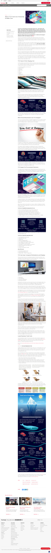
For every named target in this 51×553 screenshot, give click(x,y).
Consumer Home (13, 539)
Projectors (2, 526)
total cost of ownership (26, 482)
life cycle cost (34, 480)
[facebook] (16, 520)
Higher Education (13, 526)
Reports (22, 530)
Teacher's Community (14, 527)
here (33, 35)
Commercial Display (4, 530)
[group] (11, 506)
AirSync (2, 538)
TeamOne (2, 537)
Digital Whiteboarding (14, 536)
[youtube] (19, 520)
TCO (23, 480)
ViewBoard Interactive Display (5, 527)
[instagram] (22, 520)
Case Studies (22, 525)
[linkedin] (20, 520)
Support (48, 0)
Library (22, 524)
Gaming (12, 542)
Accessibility (28, 548)
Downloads (32, 526)
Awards (41, 527)
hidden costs (28, 480)
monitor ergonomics (35, 476)
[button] (14, 495)
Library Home (5, 5)
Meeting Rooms (13, 531)
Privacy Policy (20, 548)
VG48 (22, 353)
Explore (9, 5)
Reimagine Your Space (14, 544)
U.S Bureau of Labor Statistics (35, 295)
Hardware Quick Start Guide (34, 527)
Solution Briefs (23, 526)
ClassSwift (2, 536)
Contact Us (32, 524)
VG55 (25, 353)
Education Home (13, 525)
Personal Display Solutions (14, 543)
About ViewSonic (42, 524)
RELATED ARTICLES (9, 40)
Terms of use (24, 548)
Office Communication (14, 533)
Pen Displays (3, 531)
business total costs (34, 484)
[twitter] (17, 520)
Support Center (33, 525)
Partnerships (42, 531)
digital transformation (26, 484)
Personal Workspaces (14, 532)
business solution (35, 482)
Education (5, 0)
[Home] (2, 1)
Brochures (22, 527)
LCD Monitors (3, 525)
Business (9, 0)
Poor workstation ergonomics (22, 292)
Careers (41, 530)
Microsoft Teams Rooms (14, 537)
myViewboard (3, 533)
